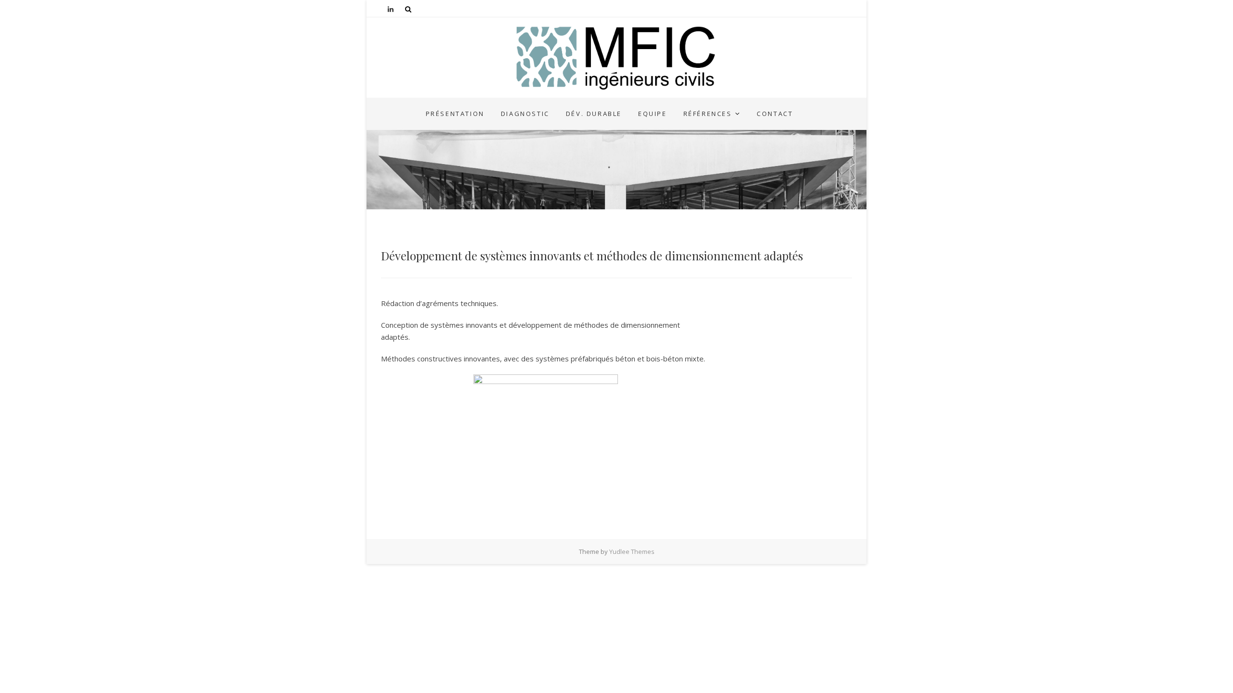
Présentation (455, 113)
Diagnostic (525, 113)
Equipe (652, 113)
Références (707, 113)
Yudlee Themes (632, 551)
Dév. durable (594, 113)
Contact (775, 113)
